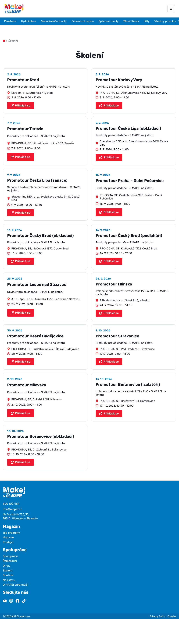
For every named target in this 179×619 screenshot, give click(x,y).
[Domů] (4, 40)
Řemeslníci (10, 561)
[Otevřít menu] (171, 8)
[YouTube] (5, 601)
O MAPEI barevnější (15, 584)
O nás (6, 565)
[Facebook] (17, 601)
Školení (7, 570)
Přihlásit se (22, 105)
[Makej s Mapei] (14, 8)
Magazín (8, 537)
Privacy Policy (158, 616)
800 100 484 (11, 503)
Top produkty (11, 532)
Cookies (171, 616)
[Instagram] (11, 601)
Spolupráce (10, 556)
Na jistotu (9, 580)
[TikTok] (24, 601)
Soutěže (8, 575)
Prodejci (8, 542)
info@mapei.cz (12, 509)
